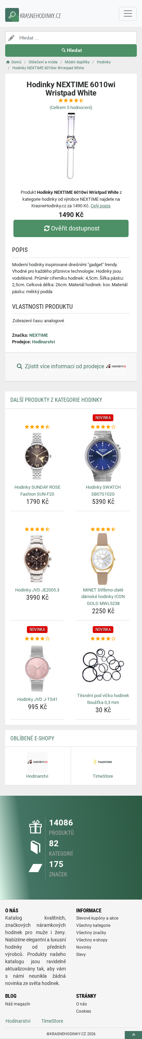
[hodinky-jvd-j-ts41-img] (37, 668)
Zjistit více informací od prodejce (64, 366)
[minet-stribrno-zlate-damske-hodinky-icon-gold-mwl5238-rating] (103, 529)
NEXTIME (38, 335)
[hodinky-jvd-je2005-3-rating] (37, 529)
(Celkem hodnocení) (71, 107)
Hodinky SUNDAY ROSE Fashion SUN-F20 (37, 491)
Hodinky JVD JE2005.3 (37, 590)
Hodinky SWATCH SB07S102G (103, 491)
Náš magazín (17, 1004)
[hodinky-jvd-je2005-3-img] (37, 559)
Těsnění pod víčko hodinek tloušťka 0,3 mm (103, 699)
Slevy (81, 954)
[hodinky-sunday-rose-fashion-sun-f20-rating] (37, 427)
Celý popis (101, 205)
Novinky (83, 947)
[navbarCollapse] (128, 14)
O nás (81, 1004)
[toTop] (133, 1035)
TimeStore (52, 1021)
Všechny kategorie (93, 925)
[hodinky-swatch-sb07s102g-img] (103, 456)
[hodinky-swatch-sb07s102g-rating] (103, 427)
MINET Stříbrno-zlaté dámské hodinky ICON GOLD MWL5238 (103, 596)
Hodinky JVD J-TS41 (37, 699)
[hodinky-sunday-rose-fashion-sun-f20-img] (37, 456)
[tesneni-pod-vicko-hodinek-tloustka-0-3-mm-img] (103, 666)
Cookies (83, 1011)
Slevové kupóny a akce (97, 918)
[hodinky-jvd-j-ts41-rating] (37, 638)
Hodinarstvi (43, 341)
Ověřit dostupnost (75, 228)
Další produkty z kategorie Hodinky (56, 400)
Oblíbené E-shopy (32, 738)
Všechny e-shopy (92, 940)
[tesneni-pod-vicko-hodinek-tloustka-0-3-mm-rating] (103, 638)
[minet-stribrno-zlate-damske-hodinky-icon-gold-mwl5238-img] (103, 559)
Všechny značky (91, 932)
